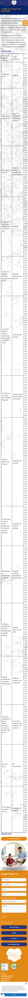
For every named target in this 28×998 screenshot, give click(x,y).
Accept (14, 994)
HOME (3, 974)
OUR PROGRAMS (7, 976)
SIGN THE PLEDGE (14, 927)
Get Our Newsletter (14, 944)
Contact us (4, 44)
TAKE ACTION (6, 978)
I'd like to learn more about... (9, 898)
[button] (26, 983)
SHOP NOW (14, 938)
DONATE (14, 933)
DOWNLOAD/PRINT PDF (15, 838)
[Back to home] (14, 2)
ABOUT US (4, 980)
